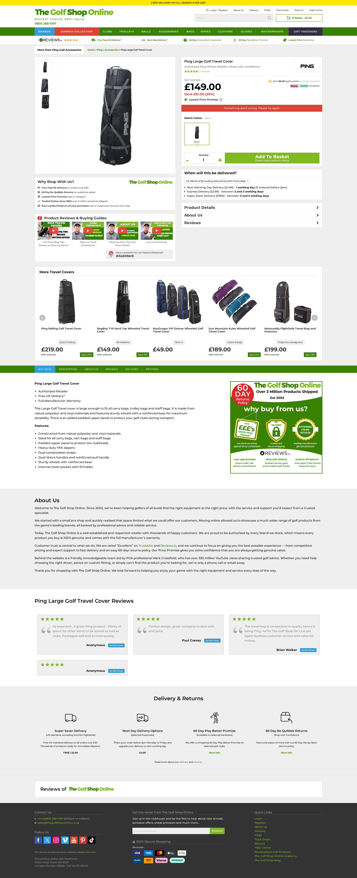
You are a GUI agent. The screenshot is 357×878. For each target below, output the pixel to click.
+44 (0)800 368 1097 (50, 818)
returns (198, 762)
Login (213, 10)
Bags (190, 31)
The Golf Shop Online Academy (276, 856)
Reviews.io (168, 545)
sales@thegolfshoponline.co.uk (58, 822)
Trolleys (126, 31)
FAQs (267, 10)
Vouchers (305, 31)
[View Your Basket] (299, 18)
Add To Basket (272, 156)
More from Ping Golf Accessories (59, 50)
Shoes (205, 31)
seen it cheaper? (64, 196)
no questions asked (68, 192)
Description (68, 369)
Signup (217, 831)
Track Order (282, 10)
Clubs (107, 31)
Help (315, 10)
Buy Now (45, 369)
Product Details (199, 207)
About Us (193, 215)
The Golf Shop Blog (268, 860)
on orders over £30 (65, 187)
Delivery (254, 10)
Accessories (168, 31)
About (238, 10)
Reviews (192, 223)
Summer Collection (77, 31)
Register (223, 10)
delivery (183, 762)
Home (91, 49)
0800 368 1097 (45, 23)
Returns (299, 10)
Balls (146, 31)
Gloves (246, 31)
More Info (214, 752)
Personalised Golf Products (273, 852)
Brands (44, 31)
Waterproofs (272, 31)
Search (269, 18)
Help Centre (263, 847)
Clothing (225, 31)
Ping (99, 49)
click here (90, 852)
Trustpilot (146, 545)
